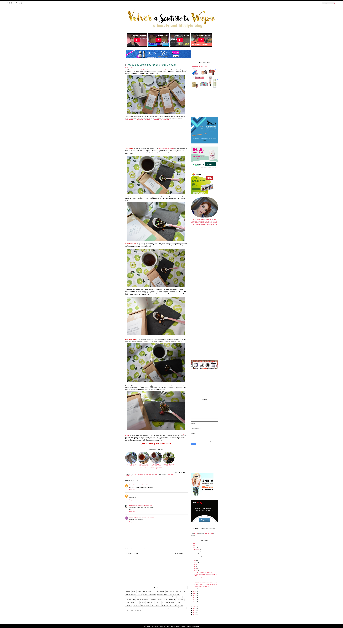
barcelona (169, 591)
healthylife (172, 599)
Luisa (130, 485)
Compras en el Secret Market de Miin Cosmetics (205, 584)
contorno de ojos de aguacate (161, 119)
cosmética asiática (162, 594)
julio (195, 560)
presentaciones (145, 605)
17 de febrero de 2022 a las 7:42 (144, 505)
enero (195, 589)
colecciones (152, 594)
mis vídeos (172, 602)
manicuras (165, 602)
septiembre (197, 556)
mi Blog (196, 533)
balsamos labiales (160, 591)
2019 (194, 595)
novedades (129, 605)
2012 (194, 610)
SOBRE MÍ (140, 3)
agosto (196, 558)
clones (145, 594)
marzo (195, 568)
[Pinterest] (9, 3)
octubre (196, 554)
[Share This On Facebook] (179, 472)
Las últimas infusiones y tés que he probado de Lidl (156, 466)
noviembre (196, 551)
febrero (196, 570)
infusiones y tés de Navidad (166, 148)
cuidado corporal (141, 597)
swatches (180, 605)
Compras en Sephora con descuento (203, 572)
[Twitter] (7, 3)
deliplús (179, 597)
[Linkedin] (19, 3)
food (168, 474)
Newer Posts (133, 554)
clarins (140, 594)
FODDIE (203, 3)
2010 (194, 614)
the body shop (137, 608)
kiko (138, 602)
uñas (127, 610)
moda (178, 602)
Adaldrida (131, 495)
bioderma (175, 591)
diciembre (196, 549)
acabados (150, 591)
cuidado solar (162, 597)
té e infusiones (182, 608)
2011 (194, 612)
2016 (194, 602)
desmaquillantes (130, 599)
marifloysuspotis (133, 517)
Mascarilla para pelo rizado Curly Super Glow (137, 119)
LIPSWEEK (188, 3)
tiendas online (147, 608)
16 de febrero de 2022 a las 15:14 (141, 485)
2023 (194, 545)
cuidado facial (152, 597)
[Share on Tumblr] (186, 472)
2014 (194, 606)
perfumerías (136, 605)
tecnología (129, 608)
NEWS (147, 3)
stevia (174, 605)
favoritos (153, 599)
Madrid (134, 591)
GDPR (154, 3)
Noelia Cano (132, 505)
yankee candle (138, 610)
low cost (158, 602)
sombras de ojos (166, 605)
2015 (194, 604)
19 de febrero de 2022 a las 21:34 (146, 517)
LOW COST (169, 3)
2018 (194, 597)
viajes (131, 610)
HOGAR (196, 3)
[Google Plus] (14, 3)
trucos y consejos (165, 608)
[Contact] (21, 3)
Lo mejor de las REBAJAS (199, 66)
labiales (142, 602)
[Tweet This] (181, 472)
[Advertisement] (156, 134)
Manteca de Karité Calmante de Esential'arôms (205, 582)
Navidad (139, 591)
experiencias (145, 599)
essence (138, 599)
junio (195, 562)
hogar (127, 602)
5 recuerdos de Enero (199, 578)
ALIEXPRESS (178, 3)
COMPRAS (128, 591)
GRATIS (161, 3)
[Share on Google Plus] (185, 472)
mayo (195, 564)
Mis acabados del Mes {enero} (201, 586)
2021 (194, 591)
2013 (194, 608)
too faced (155, 608)
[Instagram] (12, 3)
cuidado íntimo (171, 597)
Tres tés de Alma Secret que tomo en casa (204, 580)
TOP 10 (145, 591)
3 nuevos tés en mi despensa (168, 465)
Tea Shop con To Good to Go (131, 465)
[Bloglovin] (17, 3)
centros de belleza (131, 594)
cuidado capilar (130, 597)
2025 (194, 543)
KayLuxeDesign (194, 626)
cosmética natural (174, 594)
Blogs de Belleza (209, 533)
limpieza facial (150, 602)
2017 (194, 600)
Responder (132, 489)
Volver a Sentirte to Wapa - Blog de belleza (167, 626)
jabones (133, 602)
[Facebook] (5, 3)
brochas (182, 591)
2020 (194, 593)
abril (195, 566)
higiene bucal (180, 599)
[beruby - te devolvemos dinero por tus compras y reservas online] (204, 522)
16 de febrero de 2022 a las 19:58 (143, 495)
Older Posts (180, 554)
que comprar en (156, 605)
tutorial (174, 608)
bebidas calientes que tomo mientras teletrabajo (154, 70)
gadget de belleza (162, 599)
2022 (194, 548)
